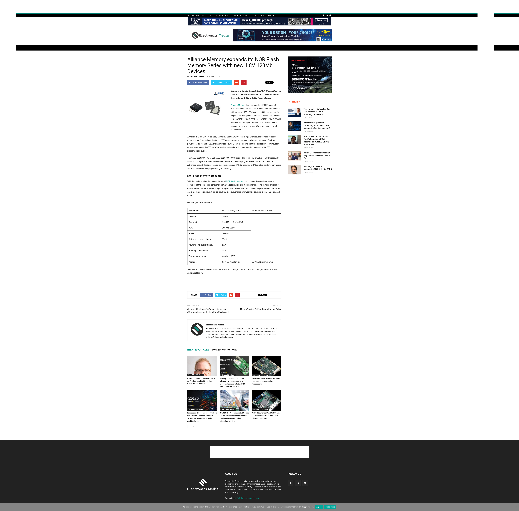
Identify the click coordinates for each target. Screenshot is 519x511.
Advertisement (224, 15)
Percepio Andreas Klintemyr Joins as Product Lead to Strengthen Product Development (201, 381)
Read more (330, 507)
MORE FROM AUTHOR (224, 349)
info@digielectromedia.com (247, 498)
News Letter (247, 15)
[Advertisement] (234, 282)
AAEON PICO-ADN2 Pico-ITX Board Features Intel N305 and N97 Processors (266, 381)
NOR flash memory (235, 181)
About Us (213, 15)
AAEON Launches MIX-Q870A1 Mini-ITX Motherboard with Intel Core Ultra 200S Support (266, 415)
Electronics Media (197, 76)
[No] (515, 507)
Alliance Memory (238, 105)
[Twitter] (330, 15)
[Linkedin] (326, 15)
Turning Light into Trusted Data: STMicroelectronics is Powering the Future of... (317, 112)
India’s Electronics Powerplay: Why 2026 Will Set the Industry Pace (317, 155)
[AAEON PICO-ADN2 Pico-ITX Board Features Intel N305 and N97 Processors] (266, 366)
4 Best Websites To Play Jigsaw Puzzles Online (260, 309)
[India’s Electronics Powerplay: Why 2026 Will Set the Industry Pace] (294, 156)
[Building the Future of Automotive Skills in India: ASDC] (294, 169)
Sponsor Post (259, 15)
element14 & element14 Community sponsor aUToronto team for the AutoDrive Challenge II (208, 310)
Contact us (270, 15)
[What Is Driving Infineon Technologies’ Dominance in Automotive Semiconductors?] (294, 126)
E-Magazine (237, 15)
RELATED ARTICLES (198, 349)
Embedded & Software (195, 375)
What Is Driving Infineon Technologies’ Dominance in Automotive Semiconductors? (317, 125)
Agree (319, 507)
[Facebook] (323, 15)
